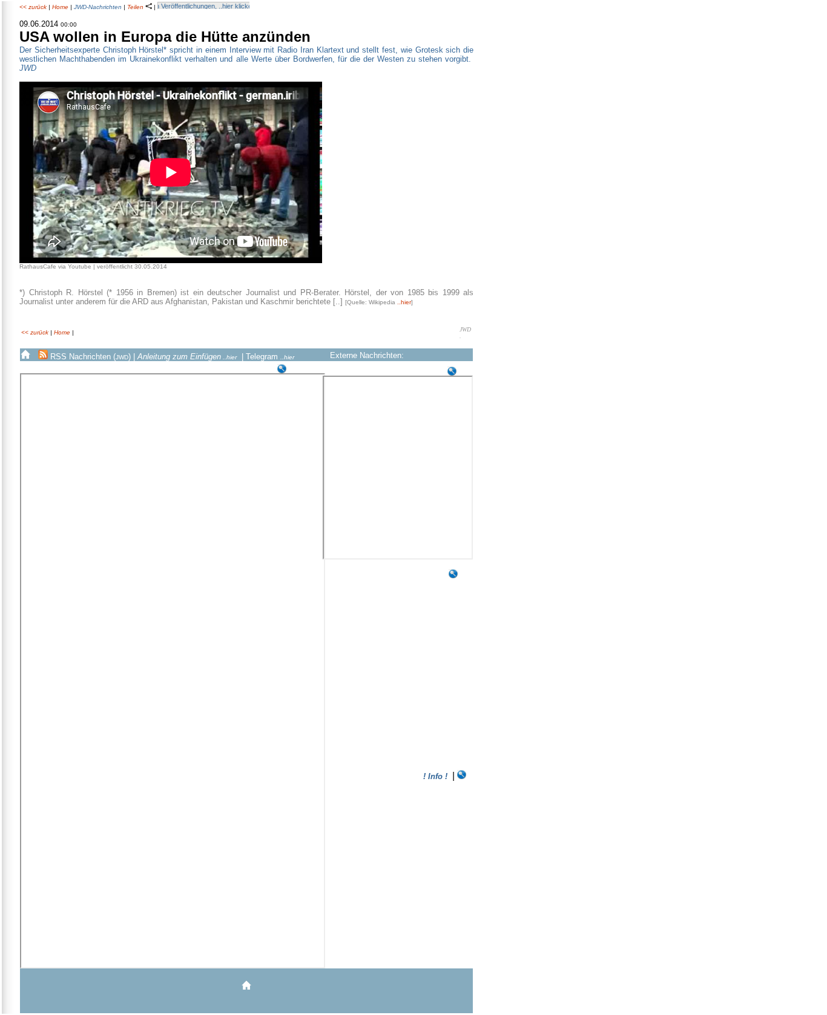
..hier (404, 302)
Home (60, 7)
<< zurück (33, 7)
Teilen (136, 7)
